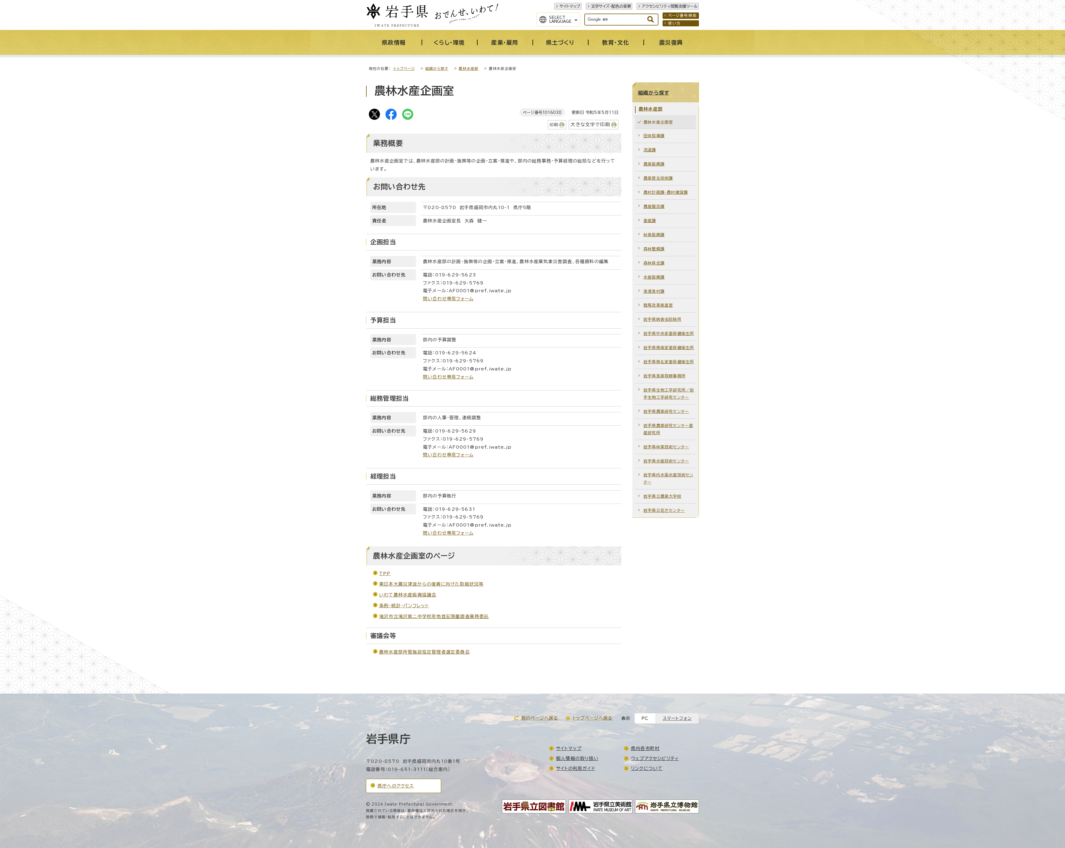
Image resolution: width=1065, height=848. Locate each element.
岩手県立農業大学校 (662, 496)
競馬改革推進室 (658, 305)
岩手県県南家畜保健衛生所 (668, 348)
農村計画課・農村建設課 (665, 192)
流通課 (649, 150)
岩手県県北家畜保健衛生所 (668, 362)
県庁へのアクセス (395, 786)
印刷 (554, 125)
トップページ (404, 68)
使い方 (674, 23)
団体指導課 (654, 136)
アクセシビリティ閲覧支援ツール (670, 6)
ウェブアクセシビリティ (655, 758)
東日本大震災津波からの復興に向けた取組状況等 (431, 584)
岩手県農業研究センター (666, 411)
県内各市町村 (645, 748)
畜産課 (649, 221)
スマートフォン (677, 718)
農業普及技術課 (658, 178)
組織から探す (436, 68)
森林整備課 (654, 249)
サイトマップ (569, 6)
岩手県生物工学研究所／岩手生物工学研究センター (668, 393)
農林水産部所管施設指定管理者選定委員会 (424, 652)
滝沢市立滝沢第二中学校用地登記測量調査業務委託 (434, 616)
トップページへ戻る (592, 718)
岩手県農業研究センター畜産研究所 (668, 429)
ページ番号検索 (682, 15)
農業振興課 (654, 164)
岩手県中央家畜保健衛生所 (668, 333)
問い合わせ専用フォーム (448, 298)
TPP (384, 573)
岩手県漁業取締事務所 (664, 376)
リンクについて (647, 768)
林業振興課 (654, 235)
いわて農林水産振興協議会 (407, 595)
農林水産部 (468, 68)
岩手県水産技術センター (666, 461)
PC (644, 718)
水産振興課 (654, 277)
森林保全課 (654, 263)
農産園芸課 (654, 206)
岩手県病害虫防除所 (662, 319)
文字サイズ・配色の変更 (611, 6)
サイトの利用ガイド (575, 768)
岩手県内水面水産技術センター (668, 478)
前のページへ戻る (539, 718)
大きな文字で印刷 (590, 124)
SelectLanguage (560, 19)
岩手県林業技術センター (666, 447)
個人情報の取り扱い (577, 758)
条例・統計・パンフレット (404, 605)
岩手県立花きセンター (664, 510)
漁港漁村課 (654, 291)
